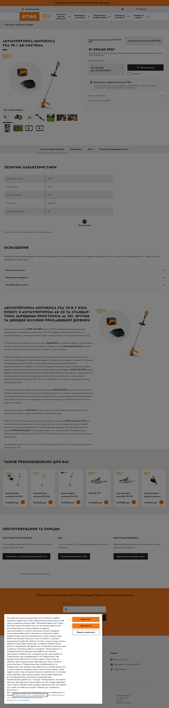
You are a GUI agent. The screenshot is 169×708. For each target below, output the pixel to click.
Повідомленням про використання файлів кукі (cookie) (35, 696)
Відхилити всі (86, 626)
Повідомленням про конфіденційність (30, 695)
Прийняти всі (86, 619)
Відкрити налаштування (86, 632)
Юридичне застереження (18, 700)
